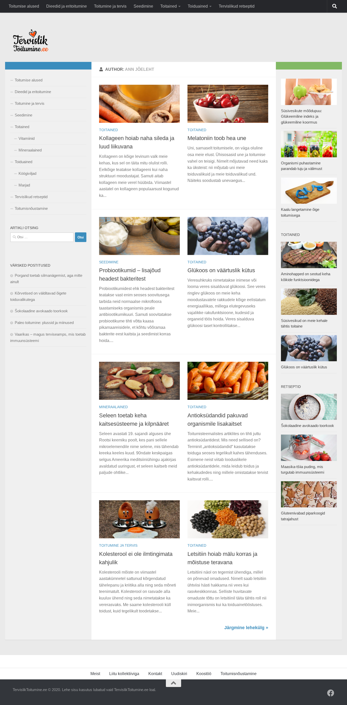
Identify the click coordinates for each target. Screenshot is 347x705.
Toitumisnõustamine (31, 208)
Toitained (168, 6)
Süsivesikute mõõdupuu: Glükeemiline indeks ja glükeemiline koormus (301, 116)
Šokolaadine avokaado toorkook (41, 311)
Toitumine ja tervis (110, 6)
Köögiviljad (27, 173)
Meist (95, 674)
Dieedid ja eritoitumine (66, 6)
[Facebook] (330, 693)
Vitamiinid (27, 138)
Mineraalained (113, 407)
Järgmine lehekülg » (246, 627)
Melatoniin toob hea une (216, 138)
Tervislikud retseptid (237, 6)
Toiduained (198, 6)
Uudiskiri (179, 674)
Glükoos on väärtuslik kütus (221, 270)
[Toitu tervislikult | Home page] (31, 40)
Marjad (24, 185)
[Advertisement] (48, 433)
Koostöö (203, 674)
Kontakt (155, 674)
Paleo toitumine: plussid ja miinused (44, 322)
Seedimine (143, 6)
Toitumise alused (24, 6)
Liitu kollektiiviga (124, 674)
